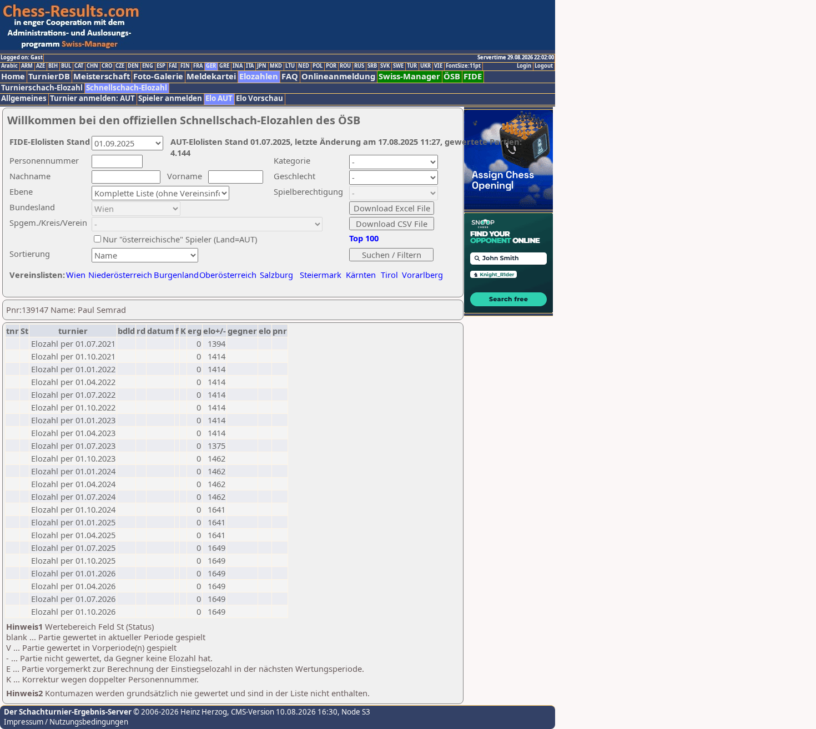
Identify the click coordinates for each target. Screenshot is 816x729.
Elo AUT (219, 98)
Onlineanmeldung (338, 76)
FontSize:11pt (463, 66)
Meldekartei (211, 76)
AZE (40, 66)
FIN (185, 66)
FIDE (473, 76)
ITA (250, 66)
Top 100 (364, 238)
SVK (385, 66)
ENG (147, 66)
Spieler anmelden (170, 98)
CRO (107, 66)
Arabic (9, 66)
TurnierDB (49, 76)
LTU (290, 66)
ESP (161, 66)
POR (331, 66)
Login (524, 66)
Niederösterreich (118, 274)
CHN (92, 66)
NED (303, 66)
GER (211, 66)
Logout (544, 66)
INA (238, 66)
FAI (173, 66)
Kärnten (361, 274)
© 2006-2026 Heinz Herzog (179, 712)
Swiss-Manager (409, 76)
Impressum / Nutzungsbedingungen (66, 722)
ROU (345, 66)
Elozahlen (258, 76)
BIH (53, 66)
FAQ (289, 76)
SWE (398, 66)
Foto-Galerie (158, 76)
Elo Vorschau (259, 98)
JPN (261, 66)
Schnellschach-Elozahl (126, 88)
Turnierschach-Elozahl (42, 88)
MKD (276, 66)
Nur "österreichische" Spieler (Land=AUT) (180, 239)
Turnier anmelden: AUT (92, 98)
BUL (66, 66)
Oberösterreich (227, 274)
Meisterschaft (101, 76)
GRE (224, 66)
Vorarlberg (422, 274)
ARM (27, 66)
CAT (78, 66)
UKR (425, 66)
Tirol (389, 274)
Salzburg (276, 274)
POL (318, 66)
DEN (133, 66)
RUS (359, 66)
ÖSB (452, 76)
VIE (438, 66)
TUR (412, 66)
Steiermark (320, 274)
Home (13, 76)
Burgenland (176, 274)
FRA (198, 66)
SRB (372, 66)
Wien (75, 274)
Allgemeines (24, 98)
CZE (119, 66)
